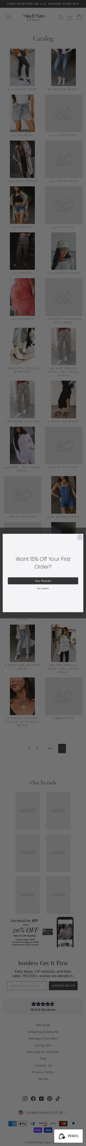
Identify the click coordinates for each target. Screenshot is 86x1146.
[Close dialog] (80, 537)
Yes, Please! (43, 581)
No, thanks (43, 588)
